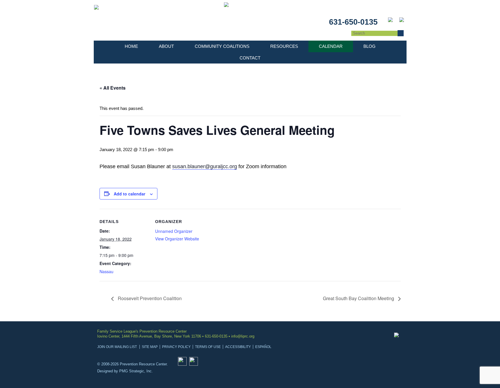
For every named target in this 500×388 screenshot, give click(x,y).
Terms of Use (208, 347)
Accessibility (238, 347)
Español (263, 347)
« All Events (113, 87)
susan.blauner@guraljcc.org (204, 166)
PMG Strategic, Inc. (136, 371)
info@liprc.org (242, 336)
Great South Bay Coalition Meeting (359, 298)
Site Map (150, 347)
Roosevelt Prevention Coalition (149, 298)
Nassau (106, 271)
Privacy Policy (176, 347)
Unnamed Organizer (173, 231)
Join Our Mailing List (117, 347)
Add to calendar (129, 194)
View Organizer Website (177, 239)
